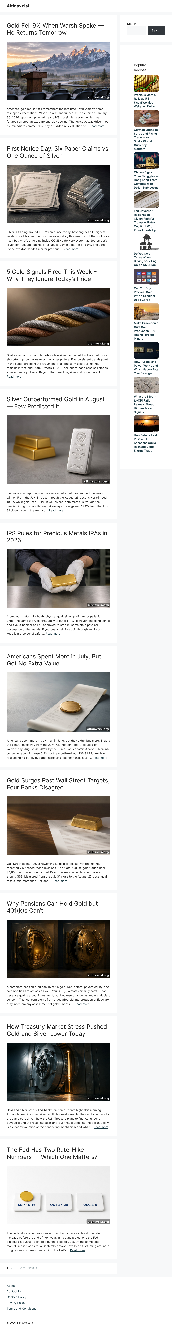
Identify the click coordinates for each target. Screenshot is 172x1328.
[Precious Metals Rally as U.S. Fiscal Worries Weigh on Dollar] (146, 83)
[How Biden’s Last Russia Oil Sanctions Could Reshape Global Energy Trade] (146, 423)
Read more (97, 126)
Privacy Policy (16, 1303)
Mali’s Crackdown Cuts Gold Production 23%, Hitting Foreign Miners (146, 330)
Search (132, 24)
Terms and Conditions (21, 1308)
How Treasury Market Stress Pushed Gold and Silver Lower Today (57, 1030)
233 (22, 1268)
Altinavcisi (18, 5)
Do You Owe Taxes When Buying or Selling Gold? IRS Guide (145, 259)
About (11, 1285)
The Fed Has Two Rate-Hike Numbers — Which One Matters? (52, 1153)
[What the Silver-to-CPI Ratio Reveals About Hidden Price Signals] (146, 385)
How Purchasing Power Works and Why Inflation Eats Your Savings (146, 367)
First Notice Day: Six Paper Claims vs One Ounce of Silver (57, 152)
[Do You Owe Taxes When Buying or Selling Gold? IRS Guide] (146, 242)
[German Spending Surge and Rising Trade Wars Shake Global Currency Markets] (146, 118)
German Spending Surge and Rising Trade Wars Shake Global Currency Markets (146, 139)
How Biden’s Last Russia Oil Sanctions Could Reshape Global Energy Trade (145, 443)
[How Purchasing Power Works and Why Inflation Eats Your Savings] (146, 350)
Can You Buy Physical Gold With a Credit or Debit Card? (144, 294)
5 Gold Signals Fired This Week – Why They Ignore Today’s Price (52, 275)
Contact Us (14, 1291)
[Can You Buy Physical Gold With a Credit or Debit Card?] (146, 276)
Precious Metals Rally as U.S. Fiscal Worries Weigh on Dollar (145, 100)
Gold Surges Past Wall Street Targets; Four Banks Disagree (58, 784)
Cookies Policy (16, 1297)
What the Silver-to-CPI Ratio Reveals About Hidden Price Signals (145, 404)
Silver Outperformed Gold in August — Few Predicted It (56, 403)
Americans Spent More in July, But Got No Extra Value (54, 660)
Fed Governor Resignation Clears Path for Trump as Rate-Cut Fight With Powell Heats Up (145, 220)
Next (32, 1268)
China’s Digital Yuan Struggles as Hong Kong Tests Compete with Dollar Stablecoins (146, 180)
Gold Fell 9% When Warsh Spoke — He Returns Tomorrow (55, 29)
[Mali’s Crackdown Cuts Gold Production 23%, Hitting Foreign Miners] (146, 311)
